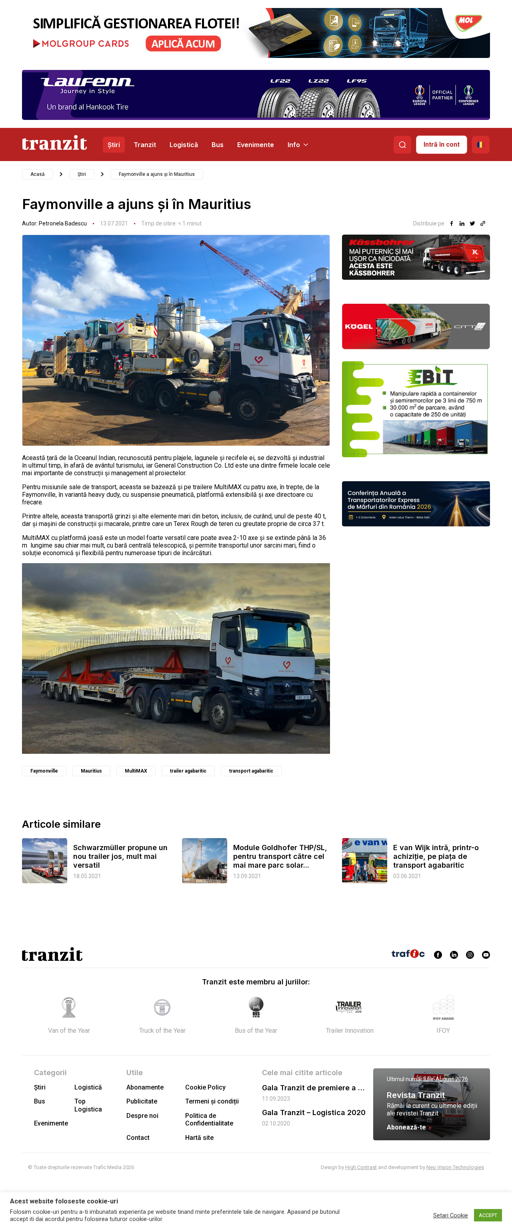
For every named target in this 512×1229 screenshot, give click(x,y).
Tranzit (145, 145)
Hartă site (199, 1137)
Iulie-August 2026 (446, 1079)
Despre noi (142, 1115)
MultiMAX (136, 771)
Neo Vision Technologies (455, 1167)
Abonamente (145, 1087)
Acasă (37, 174)
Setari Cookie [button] (450, 1215)
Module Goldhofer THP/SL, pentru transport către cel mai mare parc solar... (280, 856)
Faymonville (44, 771)
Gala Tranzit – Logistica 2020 (314, 1112)
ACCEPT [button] (488, 1215)
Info (294, 145)
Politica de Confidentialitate (209, 1119)
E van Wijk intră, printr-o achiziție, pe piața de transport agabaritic (436, 856)
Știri (114, 145)
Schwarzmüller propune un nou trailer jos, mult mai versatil (120, 856)
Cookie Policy (205, 1087)
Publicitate (141, 1101)
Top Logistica (88, 1105)
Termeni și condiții (212, 1101)
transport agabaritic (251, 771)
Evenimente (255, 145)
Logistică (184, 145)
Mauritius (91, 771)
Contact (138, 1137)
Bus (218, 145)
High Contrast (361, 1167)
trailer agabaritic (188, 771)
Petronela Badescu (63, 223)
